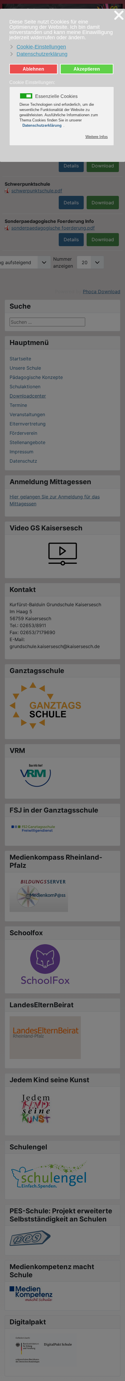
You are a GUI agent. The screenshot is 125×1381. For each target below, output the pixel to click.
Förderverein (23, 433)
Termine (18, 405)
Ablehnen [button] (33, 68)
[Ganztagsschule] (46, 706)
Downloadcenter (28, 396)
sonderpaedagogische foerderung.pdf (53, 228)
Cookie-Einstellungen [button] (41, 47)
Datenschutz (23, 461)
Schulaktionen (25, 386)
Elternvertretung (28, 424)
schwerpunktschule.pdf (36, 191)
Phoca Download (101, 291)
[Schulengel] (49, 1174)
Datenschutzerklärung (42, 125)
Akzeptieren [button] (87, 68)
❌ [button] (119, 15)
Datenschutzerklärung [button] (42, 54)
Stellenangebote (27, 442)
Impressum (21, 452)
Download (103, 166)
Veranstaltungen (27, 414)
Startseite (20, 359)
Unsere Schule (25, 368)
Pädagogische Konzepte (36, 377)
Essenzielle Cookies (56, 96)
